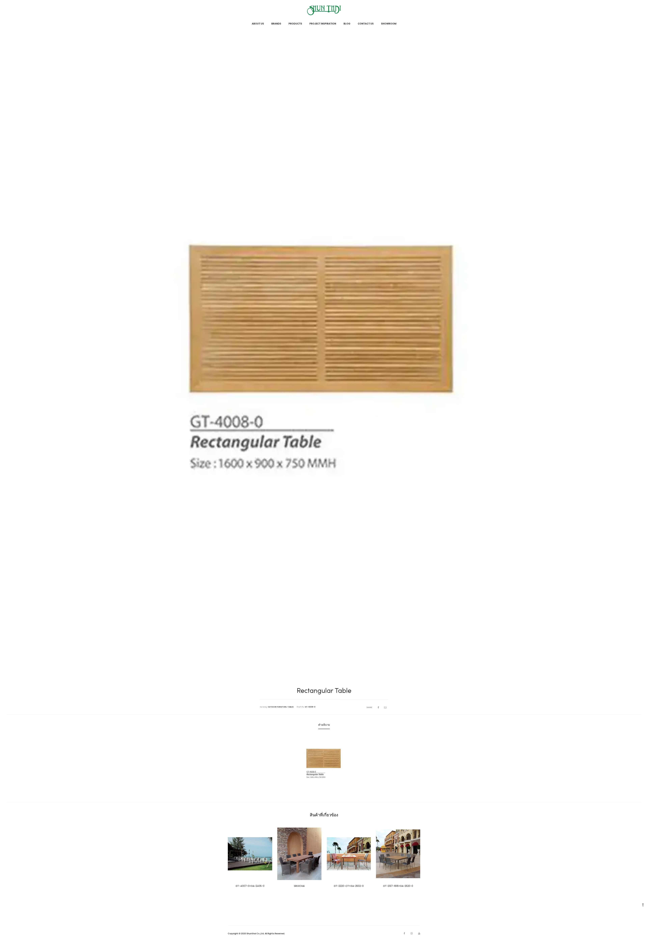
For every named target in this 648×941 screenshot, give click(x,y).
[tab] (324, 725)
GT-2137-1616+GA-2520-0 (398, 886)
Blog (347, 23)
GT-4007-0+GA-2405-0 (250, 886)
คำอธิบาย (324, 725)
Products (295, 23)
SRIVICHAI (299, 886)
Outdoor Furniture (277, 707)
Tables (290, 707)
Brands (276, 23)
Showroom (388, 23)
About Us (258, 23)
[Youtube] (419, 933)
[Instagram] (412, 933)
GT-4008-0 (310, 707)
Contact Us (366, 23)
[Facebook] (404, 933)
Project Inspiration (322, 23)
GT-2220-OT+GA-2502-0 (349, 886)
